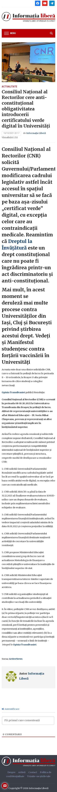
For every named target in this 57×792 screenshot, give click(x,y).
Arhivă (21, 772)
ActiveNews (15, 658)
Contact (32, 772)
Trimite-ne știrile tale (38, 776)
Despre (11, 772)
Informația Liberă (36, 133)
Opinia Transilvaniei (13, 392)
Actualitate (9, 86)
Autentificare (11, 709)
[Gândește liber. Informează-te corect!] (29, 761)
